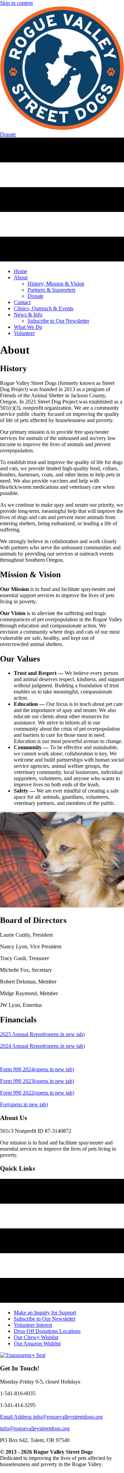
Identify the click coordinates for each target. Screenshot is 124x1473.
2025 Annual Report (42, 1034)
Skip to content (16, 3)
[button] (8, 134)
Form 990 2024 (37, 1069)
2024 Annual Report (42, 1046)
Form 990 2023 (37, 1081)
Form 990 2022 (37, 1093)
